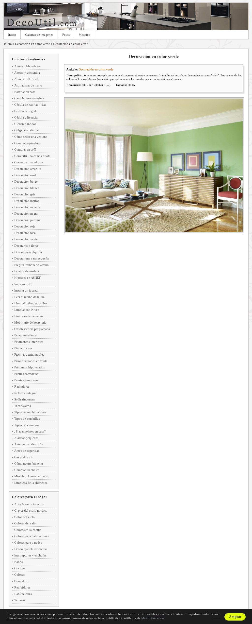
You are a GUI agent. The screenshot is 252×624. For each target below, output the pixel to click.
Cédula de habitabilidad (30, 104)
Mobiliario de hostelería (30, 322)
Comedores (21, 581)
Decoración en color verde (32, 44)
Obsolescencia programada (32, 329)
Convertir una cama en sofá (32, 156)
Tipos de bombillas (27, 418)
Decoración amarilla (27, 169)
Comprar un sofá (25, 149)
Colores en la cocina (27, 530)
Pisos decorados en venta (30, 361)
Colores (19, 574)
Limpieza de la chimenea (30, 483)
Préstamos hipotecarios (29, 367)
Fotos (66, 34)
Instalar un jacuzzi (26, 290)
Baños (18, 562)
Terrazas (19, 600)
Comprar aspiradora (27, 143)
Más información (152, 618)
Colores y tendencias (28, 59)
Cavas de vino (23, 457)
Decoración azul (25, 175)
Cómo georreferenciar (28, 463)
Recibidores (22, 587)
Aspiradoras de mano (28, 85)
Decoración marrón (27, 201)
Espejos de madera (26, 271)
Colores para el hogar (29, 497)
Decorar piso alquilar (28, 252)
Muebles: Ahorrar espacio (31, 476)
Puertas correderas (26, 374)
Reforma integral (25, 393)
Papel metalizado (25, 335)
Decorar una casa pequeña (31, 258)
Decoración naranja (27, 207)
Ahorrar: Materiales (27, 66)
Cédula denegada (25, 111)
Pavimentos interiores (28, 342)
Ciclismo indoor (25, 124)
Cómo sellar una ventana (30, 137)
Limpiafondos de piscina (30, 303)
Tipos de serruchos (26, 425)
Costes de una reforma (29, 162)
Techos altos (22, 406)
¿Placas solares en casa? (30, 431)
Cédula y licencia (26, 117)
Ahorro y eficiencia (27, 72)
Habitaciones (23, 594)
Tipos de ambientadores (30, 412)
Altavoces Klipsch (26, 79)
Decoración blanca (26, 188)
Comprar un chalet (26, 470)
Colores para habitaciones (31, 536)
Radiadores (21, 386)
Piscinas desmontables (29, 354)
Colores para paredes (28, 542)
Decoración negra (26, 213)
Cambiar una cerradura (29, 98)
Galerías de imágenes (39, 34)
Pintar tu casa (23, 348)
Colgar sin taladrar (26, 130)
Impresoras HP (23, 284)
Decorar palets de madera (30, 549)
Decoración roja (24, 226)
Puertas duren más (26, 380)
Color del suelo (24, 517)
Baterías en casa (24, 92)
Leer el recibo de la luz (29, 297)
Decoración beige (26, 181)
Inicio (12, 34)
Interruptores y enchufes (30, 555)
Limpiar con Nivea (26, 310)
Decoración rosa (25, 233)
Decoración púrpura (27, 220)
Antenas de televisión (28, 444)
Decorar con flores (26, 245)
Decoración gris (24, 194)
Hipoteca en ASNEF (27, 277)
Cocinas (19, 568)
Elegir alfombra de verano (31, 265)
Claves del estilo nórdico (30, 510)
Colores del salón (25, 523)
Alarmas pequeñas (26, 438)
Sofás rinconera (24, 399)
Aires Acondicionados (29, 504)
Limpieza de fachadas (28, 316)
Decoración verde (26, 239)
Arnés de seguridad (27, 450)
